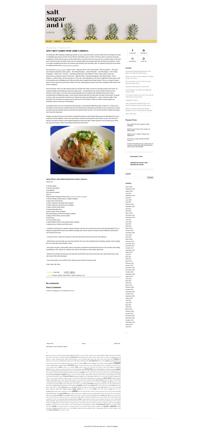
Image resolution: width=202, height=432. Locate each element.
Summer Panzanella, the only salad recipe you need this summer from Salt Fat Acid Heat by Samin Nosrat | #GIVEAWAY (140, 145)
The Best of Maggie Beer (52, 402)
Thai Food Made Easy (106, 400)
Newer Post (50, 343)
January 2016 (129, 289)
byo (77, 363)
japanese (74, 380)
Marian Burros (49, 385)
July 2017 (128, 254)
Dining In (53, 369)
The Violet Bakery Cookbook (88, 404)
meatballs (79, 385)
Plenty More (53, 393)
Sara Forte (67, 397)
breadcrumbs (112, 361)
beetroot (72, 361)
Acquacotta (115, 355)
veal (101, 406)
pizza (119, 391)
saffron (99, 395)
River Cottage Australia (80, 395)
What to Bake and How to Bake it (83, 408)
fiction (119, 371)
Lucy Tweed (83, 383)
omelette (59, 391)
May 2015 (128, 304)
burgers (56, 363)
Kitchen (67, 382)
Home (83, 343)
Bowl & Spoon (101, 361)
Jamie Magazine (99, 378)
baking (116, 359)
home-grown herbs (92, 376)
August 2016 (129, 276)
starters (97, 399)
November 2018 (130, 232)
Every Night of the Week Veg (86, 371)
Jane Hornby (68, 380)
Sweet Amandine (50, 400)
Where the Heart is (109, 408)
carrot (105, 363)
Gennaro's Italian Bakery (87, 374)
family (95, 371)
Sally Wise (107, 395)
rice (83, 275)
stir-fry (112, 399)
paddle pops (65, 391)
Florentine (70, 372)
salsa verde (113, 395)
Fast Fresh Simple (101, 371)
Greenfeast (56, 376)
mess (88, 385)
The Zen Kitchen (113, 404)
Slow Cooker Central (55, 399)
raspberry (55, 395)
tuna (58, 406)
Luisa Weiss (90, 383)
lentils (108, 382)
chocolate (70, 365)
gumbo (60, 275)
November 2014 (130, 318)
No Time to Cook (87, 389)
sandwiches (61, 397)
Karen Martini (57, 382)
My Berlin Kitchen (77, 387)
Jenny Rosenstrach (82, 380)
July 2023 (128, 193)
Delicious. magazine (115, 367)
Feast (107, 371)
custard (81, 367)
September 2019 (130, 217)
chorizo (76, 365)
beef (68, 361)
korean (71, 382)
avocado (84, 359)
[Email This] (65, 272)
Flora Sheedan (64, 372)
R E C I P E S (68, 41)
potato (65, 393)
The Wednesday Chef (102, 404)
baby (92, 359)
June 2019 (129, 221)
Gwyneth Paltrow (68, 376)
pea (100, 391)
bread (107, 361)
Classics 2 (109, 365)
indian (56, 378)
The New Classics (64, 404)
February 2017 (130, 263)
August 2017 (129, 252)
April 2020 (128, 210)
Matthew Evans (65, 385)
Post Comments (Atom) (60, 346)
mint (117, 385)
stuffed (116, 399)
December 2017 (130, 243)
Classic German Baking (94, 365)
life (110, 382)
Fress (93, 372)
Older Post (117, 343)
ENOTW (76, 371)
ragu (47, 395)
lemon (104, 382)
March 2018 (129, 239)
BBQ (62, 361)
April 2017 (128, 259)
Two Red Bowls (83, 406)
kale (52, 382)
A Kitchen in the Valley (94, 355)
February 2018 (130, 241)
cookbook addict (53, 367)
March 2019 (129, 228)
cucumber (71, 367)
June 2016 (129, 278)
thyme (119, 404)
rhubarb (65, 395)
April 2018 (128, 237)
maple (102, 383)
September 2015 (130, 296)
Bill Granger (77, 361)
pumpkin (89, 393)
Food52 (82, 372)
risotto (72, 395)
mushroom (64, 387)
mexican (92, 385)
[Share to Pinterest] (74, 272)
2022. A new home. (131, 113)
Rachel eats (104, 393)
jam (86, 378)
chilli (52, 365)
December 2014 (130, 315)
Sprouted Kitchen (91, 399)
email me (144, 61)
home (85, 376)
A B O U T (57, 41)
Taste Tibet (88, 400)
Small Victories (65, 399)
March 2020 (129, 213)
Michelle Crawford (107, 385)
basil (59, 361)
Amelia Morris (74, 357)
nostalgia (110, 389)
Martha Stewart (57, 385)
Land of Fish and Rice (94, 382)
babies (88, 359)
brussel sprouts (50, 363)
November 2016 (130, 270)
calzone (89, 363)
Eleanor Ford (49, 371)
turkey (61, 406)
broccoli (119, 361)
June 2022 (129, 200)
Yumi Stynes (62, 410)
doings (83, 369)
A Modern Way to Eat (106, 355)
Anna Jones (81, 357)
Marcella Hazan (117, 383)
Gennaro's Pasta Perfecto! (99, 374)
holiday (81, 376)
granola (52, 376)
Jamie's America (76, 275)
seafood (93, 397)
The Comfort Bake (63, 402)
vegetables (106, 406)
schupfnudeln (87, 397)
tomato (54, 406)
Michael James (99, 385)
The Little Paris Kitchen (95, 402)
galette (112, 372)
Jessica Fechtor (91, 380)
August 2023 (129, 191)
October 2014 (129, 320)
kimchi (63, 382)
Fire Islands (49, 372)
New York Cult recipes (112, 387)
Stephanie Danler (104, 399)
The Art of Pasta (117, 400)
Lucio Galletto (75, 383)
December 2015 (130, 291)
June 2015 (129, 302)
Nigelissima (52, 389)
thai (100, 400)
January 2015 (129, 313)
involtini (70, 378)
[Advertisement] (140, 370)
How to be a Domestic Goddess (105, 376)
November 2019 (130, 215)
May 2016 (128, 280)
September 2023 (130, 189)
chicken (54, 275)
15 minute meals (56, 355)
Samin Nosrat (55, 397)
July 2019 (128, 219)
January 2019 (129, 230)
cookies (60, 367)
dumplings (107, 369)
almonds (67, 357)
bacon (102, 359)
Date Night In (99, 367)
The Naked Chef (56, 404)
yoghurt (115, 408)
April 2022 (128, 202)
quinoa (98, 393)
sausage (72, 397)
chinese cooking (58, 365)
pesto (107, 391)
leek (102, 382)
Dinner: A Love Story (73, 369)
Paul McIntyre (81, 391)
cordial (64, 367)
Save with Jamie (79, 397)
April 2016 (128, 283)
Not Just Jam (117, 389)
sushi (119, 399)
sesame (98, 397)
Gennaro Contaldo (60, 374)
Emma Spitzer (70, 371)
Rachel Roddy (117, 393)
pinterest (143, 53)
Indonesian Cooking (63, 378)
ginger (112, 374)
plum (58, 393)
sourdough (84, 399)
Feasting (112, 371)
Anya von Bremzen (106, 357)
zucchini (67, 410)
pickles (113, 391)
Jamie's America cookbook (70, 65)
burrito (59, 363)
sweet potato (59, 400)
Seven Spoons (104, 397)
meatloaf (85, 385)
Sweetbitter (66, 400)
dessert (48, 369)
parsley (70, 391)
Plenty (48, 393)
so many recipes (60, 69)
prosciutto (79, 393)
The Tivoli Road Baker (75, 404)
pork (61, 393)
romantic (88, 395)
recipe (60, 395)
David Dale (106, 367)
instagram (132, 61)
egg (115, 369)
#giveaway (48, 355)
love (61, 383)
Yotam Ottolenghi (53, 410)
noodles (94, 389)
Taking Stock (75, 400)
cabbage (81, 363)
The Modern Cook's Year (108, 402)
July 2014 (128, 326)
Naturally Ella (94, 387)
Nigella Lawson (76, 389)
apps (116, 357)
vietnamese (49, 408)
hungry (115, 376)
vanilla (98, 406)
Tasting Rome (95, 400)
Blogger (116, 426)
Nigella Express (67, 389)
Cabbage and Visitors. (132, 100)
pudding (84, 393)
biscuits (83, 361)
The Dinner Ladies (72, 402)
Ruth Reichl (94, 395)
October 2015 (129, 294)
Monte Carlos (49, 387)
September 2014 (130, 322)
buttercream (64, 363)
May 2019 (128, 224)
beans (65, 361)
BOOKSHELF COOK (136, 156)
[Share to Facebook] (71, 272)
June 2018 (129, 235)
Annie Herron (88, 357)
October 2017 (129, 248)
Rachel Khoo (110, 393)
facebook (132, 53)
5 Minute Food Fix (74, 355)
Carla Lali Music (100, 363)
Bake (105, 359)
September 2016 (130, 274)
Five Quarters (55, 372)
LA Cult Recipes (85, 382)
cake (85, 363)
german (108, 374)
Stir (109, 399)
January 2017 (129, 265)
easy (111, 369)
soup (79, 399)
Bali (120, 359)
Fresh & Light (88, 372)
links (50, 383)
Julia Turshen (100, 380)
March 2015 (129, 309)
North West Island (102, 389)
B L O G (48, 41)
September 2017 (130, 250)
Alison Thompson (60, 357)
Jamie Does (91, 378)
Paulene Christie (95, 391)
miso (119, 385)
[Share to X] (69, 272)
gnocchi (116, 374)
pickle (110, 391)
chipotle (65, 365)
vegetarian (113, 406)
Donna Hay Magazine (99, 369)
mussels (70, 387)
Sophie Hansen (73, 399)
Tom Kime (48, 406)
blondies (87, 361)
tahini (70, 400)
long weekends (55, 383)
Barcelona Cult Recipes (52, 361)
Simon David (111, 397)
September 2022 (130, 195)
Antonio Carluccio (96, 357)
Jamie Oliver (67, 275)
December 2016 (130, 267)
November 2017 (130, 245)
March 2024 (129, 187)
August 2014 (129, 324)
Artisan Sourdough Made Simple (60, 359)
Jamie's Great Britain (52, 380)
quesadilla (94, 393)
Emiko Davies (56, 371)
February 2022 (130, 204)
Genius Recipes (50, 374)
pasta (75, 391)
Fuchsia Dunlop (107, 372)
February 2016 (130, 287)
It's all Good (81, 378)
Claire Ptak (85, 365)
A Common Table (84, 355)
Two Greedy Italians (73, 406)
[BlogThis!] (67, 272)
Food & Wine (76, 372)
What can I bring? (68, 408)
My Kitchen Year (86, 387)
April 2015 (128, 307)
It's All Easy (75, 378)
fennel (115, 371)
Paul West (87, 391)
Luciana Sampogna (67, 383)
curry (76, 367)
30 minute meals (64, 355)
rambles (51, 395)
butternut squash (72, 363)
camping (93, 363)
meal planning (73, 385)
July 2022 (128, 197)
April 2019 (128, 226)
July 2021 (128, 208)
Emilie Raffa (63, 371)
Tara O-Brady (82, 400)
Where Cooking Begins (98, 408)
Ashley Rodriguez (73, 359)
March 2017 (129, 261)
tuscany (66, 406)
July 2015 (128, 300)
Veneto (119, 406)
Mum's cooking (57, 387)
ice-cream (51, 378)
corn (68, 367)
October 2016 (129, 272)
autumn (79, 359)
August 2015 (129, 298)
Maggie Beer (97, 383)
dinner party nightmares (61, 369)
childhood (48, 365)
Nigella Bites (59, 389)
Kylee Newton (77, 382)
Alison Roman (52, 357)
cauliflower (110, 363)
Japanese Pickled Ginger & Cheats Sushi (137, 86)
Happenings (76, 376)
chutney (80, 365)
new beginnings (102, 387)
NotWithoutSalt (50, 391)
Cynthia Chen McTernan (89, 367)
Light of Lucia (115, 382)
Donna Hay (88, 369)
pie (117, 391)
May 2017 (128, 256)
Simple (116, 397)
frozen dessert (99, 372)
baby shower (97, 359)
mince (113, 385)
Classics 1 (103, 365)
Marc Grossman (108, 383)
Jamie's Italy (61, 380)
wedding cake (60, 408)
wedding (54, 408)
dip (80, 369)
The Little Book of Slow (83, 402)
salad (102, 395)
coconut (114, 365)
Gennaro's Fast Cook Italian (73, 374)
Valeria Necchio (92, 406)
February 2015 (130, 311)
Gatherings (118, 372)
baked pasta (110, 359)
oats (56, 391)
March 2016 (129, 285)
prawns (69, 393)
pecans (103, 391)
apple (112, 357)
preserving (74, 393)
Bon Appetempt (93, 361)
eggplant (118, 369)
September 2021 (130, 206)
